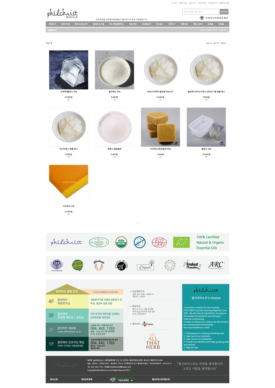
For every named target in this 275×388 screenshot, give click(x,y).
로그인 (174, 3)
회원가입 (183, 3)
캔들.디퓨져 (212, 30)
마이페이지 (212, 3)
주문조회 (202, 3)
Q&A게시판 (224, 3)
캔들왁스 (223, 30)
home (202, 30)
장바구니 (192, 3)
